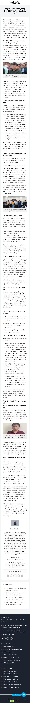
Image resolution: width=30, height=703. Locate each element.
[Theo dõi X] (11, 638)
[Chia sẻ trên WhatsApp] (8, 575)
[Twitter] (18, 571)
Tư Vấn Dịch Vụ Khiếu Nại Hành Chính (12, 649)
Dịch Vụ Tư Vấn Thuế (8, 652)
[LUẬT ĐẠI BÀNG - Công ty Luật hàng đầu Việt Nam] (15, 2)
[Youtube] (9, 571)
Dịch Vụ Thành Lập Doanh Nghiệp (11, 660)
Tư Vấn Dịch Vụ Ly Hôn (8, 662)
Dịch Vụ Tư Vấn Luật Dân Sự (10, 671)
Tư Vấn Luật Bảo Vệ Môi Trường (11, 679)
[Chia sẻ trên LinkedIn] (22, 575)
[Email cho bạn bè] (16, 575)
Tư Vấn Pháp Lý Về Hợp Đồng (10, 676)
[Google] (16, 571)
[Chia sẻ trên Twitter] (13, 575)
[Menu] (2, 3)
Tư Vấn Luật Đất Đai (8, 646)
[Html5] (14, 571)
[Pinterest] (11, 571)
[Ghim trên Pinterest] (19, 575)
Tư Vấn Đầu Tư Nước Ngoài (10, 654)
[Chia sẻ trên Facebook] (11, 575)
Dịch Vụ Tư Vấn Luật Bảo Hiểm (10, 682)
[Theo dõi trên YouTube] (13, 638)
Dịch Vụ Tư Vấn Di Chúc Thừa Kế (11, 657)
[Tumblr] (20, 571)
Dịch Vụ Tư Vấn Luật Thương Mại (11, 687)
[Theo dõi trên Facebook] (2, 638)
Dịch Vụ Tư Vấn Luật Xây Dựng (10, 674)
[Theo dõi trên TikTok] (8, 638)
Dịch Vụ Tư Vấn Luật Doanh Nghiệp (12, 684)
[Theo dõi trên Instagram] (5, 638)
